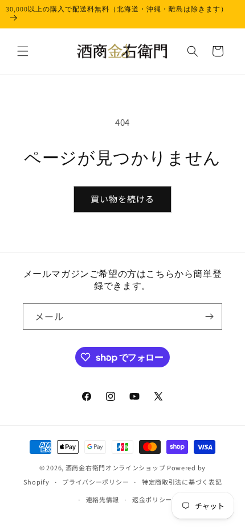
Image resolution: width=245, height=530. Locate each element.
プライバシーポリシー (95, 481)
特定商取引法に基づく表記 (182, 481)
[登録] (209, 316)
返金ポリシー (152, 499)
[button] (22, 51)
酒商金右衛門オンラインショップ (116, 467)
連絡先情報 (103, 499)
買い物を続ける (122, 199)
